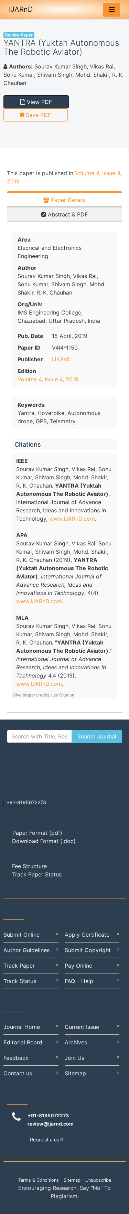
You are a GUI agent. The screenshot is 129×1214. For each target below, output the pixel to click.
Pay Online (78, 965)
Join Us (74, 1057)
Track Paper (19, 965)
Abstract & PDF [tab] (67, 214)
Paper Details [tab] (67, 199)
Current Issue (82, 1026)
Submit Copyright (88, 950)
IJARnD (21, 9)
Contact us (17, 1073)
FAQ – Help (79, 981)
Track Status (19, 981)
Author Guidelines (26, 950)
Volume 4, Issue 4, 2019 (48, 379)
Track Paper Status (37, 874)
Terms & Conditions (38, 1180)
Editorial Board (22, 1042)
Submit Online (21, 934)
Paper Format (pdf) (37, 832)
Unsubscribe (98, 1180)
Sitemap (75, 1073)
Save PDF (37, 114)
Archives (76, 1042)
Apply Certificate (87, 934)
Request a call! (46, 1139)
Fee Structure (29, 866)
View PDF (38, 101)
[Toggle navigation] (111, 10)
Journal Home (21, 1026)
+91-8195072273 (26, 802)
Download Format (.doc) (44, 841)
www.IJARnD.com (72, 518)
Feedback (16, 1057)
